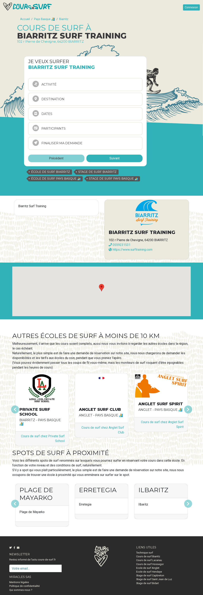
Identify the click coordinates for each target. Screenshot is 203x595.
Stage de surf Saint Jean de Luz (154, 579)
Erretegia (98, 490)
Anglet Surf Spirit (160, 403)
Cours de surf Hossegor (150, 564)
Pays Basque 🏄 (44, 19)
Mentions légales (19, 582)
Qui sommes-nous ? (20, 589)
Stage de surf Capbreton (150, 575)
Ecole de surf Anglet (147, 567)
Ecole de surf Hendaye (149, 571)
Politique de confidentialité (24, 585)
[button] (25, 409)
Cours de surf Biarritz (148, 556)
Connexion (191, 7)
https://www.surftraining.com (132, 249)
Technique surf (144, 552)
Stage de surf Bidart (147, 583)
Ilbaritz (153, 490)
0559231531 (121, 245)
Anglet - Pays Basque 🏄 (101, 415)
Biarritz (63, 19)
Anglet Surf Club (100, 409)
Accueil (25, 19)
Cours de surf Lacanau (149, 560)
